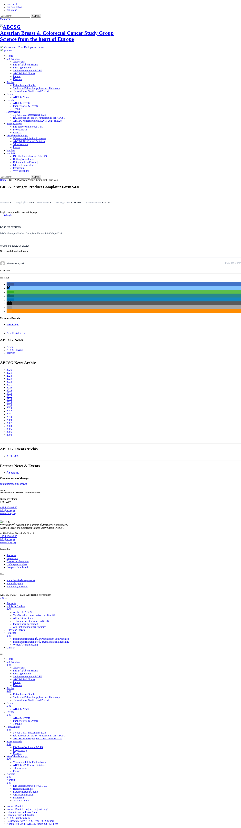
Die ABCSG (13, 58)
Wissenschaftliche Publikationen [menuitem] (29, 762)
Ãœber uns (19, 61)
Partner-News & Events (25, 106)
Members (5, 19)
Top (2, 597)
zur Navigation (14, 7)
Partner (16, 76)
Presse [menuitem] (16, 771)
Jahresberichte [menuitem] (20, 768)
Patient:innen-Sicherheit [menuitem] (25, 624)
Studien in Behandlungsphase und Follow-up (36, 88)
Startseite (11, 555)
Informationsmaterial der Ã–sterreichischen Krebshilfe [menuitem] (41, 641)
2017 (9, 396)
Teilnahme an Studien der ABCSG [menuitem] (31, 621)
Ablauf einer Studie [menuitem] (23, 618)
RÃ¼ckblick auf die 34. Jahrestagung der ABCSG (39, 117)
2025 (9, 372)
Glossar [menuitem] (10, 647)
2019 (9, 390)
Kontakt (17, 132)
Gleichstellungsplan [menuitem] (23, 794)
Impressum (18, 168)
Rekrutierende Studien (24, 85)
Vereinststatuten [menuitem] (21, 800)
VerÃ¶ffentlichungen (17, 135)
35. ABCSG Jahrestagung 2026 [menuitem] (29, 732)
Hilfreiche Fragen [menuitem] (16, 629)
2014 (9, 405)
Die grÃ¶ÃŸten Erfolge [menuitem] (25, 670)
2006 (9, 428)
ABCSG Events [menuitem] (21, 717)
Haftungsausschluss (23, 159)
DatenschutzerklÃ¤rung (25, 162)
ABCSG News (21, 97)
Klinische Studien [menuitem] (16, 608)
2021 (9, 384)
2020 (9, 387)
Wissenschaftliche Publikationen (29, 138)
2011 (9, 414)
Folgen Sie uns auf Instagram (22, 812)
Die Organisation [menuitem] (22, 673)
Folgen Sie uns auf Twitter (20, 815)
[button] (10, 284)
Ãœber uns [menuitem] (19, 667)
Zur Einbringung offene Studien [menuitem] (29, 627)
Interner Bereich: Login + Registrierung (27, 809)
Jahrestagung (13, 111)
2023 (9, 378)
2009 (9, 420)
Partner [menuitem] (16, 682)
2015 (9, 402)
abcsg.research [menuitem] (14, 743)
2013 (9, 408)
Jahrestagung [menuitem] (13, 728)
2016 (9, 399)
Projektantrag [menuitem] (20, 750)
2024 (9, 375)
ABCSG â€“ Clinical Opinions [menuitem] (29, 765)
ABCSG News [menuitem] (21, 709)
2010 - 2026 (13, 456)
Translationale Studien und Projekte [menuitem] (31, 700)
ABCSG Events (21, 103)
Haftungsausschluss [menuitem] (23, 788)
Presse (16, 147)
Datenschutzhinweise (18, 561)
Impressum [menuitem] (18, 797)
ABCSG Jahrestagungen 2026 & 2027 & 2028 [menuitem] (37, 738)
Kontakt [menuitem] (17, 753)
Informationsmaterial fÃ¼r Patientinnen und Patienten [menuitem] (41, 638)
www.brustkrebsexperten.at (21, 580)
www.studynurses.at (17, 586)
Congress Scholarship (18, 567)
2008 (9, 426)
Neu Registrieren (16, 333)
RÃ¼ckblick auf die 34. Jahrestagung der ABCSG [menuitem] (39, 735)
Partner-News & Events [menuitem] (25, 720)
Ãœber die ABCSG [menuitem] (23, 612)
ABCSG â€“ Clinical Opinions (29, 141)
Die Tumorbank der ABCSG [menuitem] (28, 747)
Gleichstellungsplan (23, 165)
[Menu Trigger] (6, 598)
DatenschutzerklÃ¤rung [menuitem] (25, 791)
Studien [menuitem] (10, 690)
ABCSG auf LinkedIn (18, 818)
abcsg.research (14, 123)
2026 (9, 369)
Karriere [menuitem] (17, 685)
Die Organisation (22, 67)
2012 (9, 411)
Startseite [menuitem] (11, 603)
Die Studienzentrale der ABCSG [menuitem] (30, 785)
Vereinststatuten (21, 171)
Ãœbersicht (13, 472)
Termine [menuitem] (17, 723)
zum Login (13, 324)
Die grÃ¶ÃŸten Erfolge (25, 64)
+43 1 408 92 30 (8, 507)
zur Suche (12, 10)
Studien (10, 82)
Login (9, 215)
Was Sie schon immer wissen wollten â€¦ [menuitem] (34, 615)
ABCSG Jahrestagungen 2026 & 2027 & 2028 (37, 120)
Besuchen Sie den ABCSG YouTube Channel (30, 820)
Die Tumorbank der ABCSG (28, 126)
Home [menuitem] (10, 658)
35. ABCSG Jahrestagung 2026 (29, 114)
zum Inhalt (12, 4)
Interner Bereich (15, 806)
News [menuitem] (10, 704)
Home (10, 55)
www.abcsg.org (8, 513)
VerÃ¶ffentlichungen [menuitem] (17, 758)
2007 (9, 423)
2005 (9, 431)
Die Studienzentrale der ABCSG (30, 156)
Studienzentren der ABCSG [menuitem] (27, 676)
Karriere (17, 79)
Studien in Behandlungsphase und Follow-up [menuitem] (36, 697)
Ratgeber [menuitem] (11, 634)
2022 (9, 381)
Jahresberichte (20, 144)
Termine (17, 108)
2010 (9, 417)
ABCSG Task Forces (24, 73)
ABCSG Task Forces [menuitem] (24, 679)
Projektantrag (20, 129)
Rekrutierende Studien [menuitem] (24, 694)
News (10, 94)
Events (10, 100)
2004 (9, 434)
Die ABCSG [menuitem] (13, 663)
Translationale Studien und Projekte (31, 91)
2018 (9, 393)
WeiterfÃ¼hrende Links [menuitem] (25, 644)
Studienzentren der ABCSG (27, 70)
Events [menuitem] (10, 713)
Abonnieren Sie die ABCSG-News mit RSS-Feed (32, 823)
